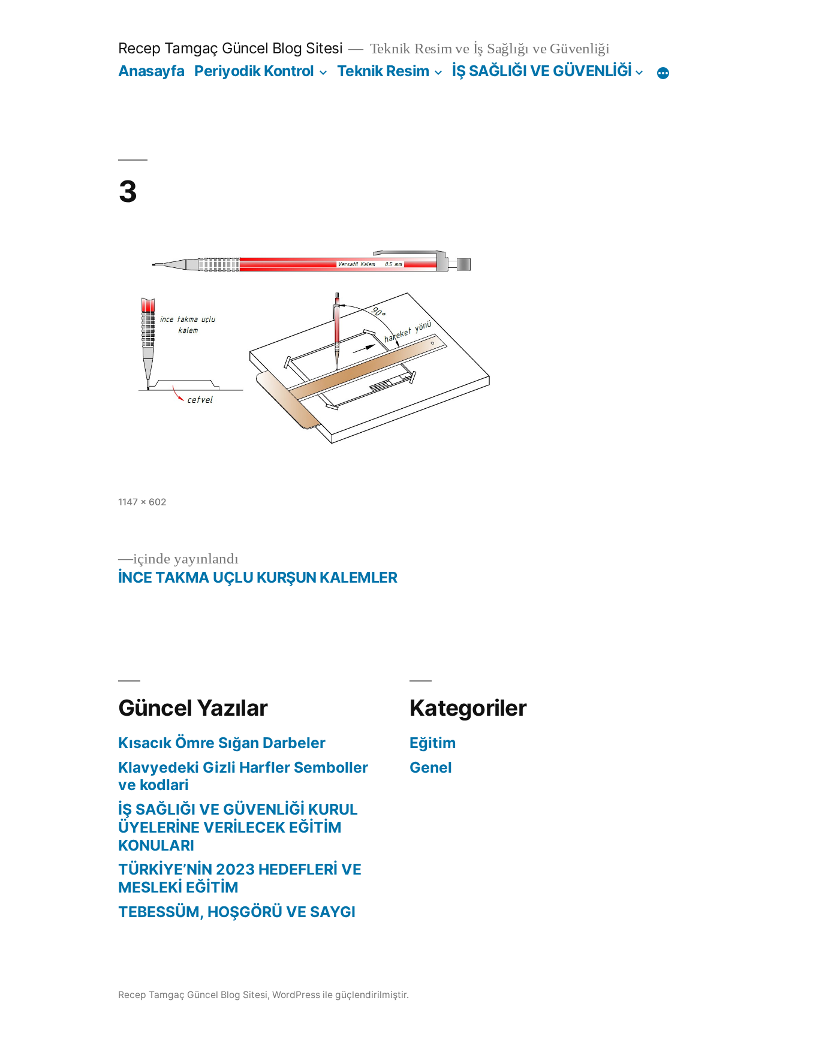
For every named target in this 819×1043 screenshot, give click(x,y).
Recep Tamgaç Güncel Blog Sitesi (230, 48)
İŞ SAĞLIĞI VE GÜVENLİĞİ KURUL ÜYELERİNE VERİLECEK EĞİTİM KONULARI (238, 827)
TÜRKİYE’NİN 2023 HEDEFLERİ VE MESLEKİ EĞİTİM (240, 878)
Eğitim (433, 743)
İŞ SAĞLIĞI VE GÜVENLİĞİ (542, 71)
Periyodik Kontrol (254, 71)
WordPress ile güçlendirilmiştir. (340, 994)
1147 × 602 (142, 502)
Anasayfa (151, 71)
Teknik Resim (383, 71)
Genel (431, 767)
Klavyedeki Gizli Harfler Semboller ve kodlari (243, 776)
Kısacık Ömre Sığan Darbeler (222, 743)
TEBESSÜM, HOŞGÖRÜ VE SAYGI (237, 912)
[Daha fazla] (663, 73)
